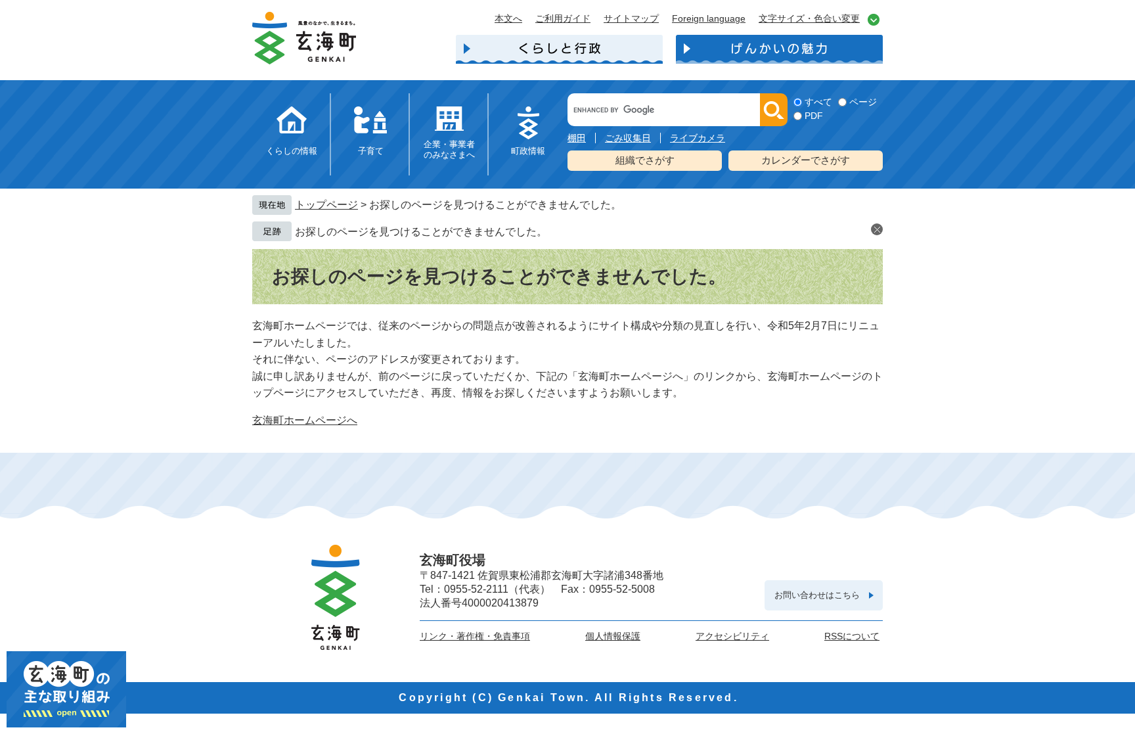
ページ (863, 102)
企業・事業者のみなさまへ (449, 149)
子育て (371, 151)
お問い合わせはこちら (817, 595)
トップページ (326, 204)
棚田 (577, 138)
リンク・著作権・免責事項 (475, 636)
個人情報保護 (612, 636)
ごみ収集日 (628, 138)
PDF (814, 115)
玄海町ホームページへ (304, 420)
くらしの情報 (291, 151)
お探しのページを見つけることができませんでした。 (421, 231)
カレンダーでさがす (805, 160)
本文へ (508, 18)
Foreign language (709, 18)
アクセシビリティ (732, 636)
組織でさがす (645, 160)
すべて (818, 102)
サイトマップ (631, 18)
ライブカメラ (697, 138)
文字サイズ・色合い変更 (809, 18)
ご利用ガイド (562, 18)
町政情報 (528, 151)
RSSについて (851, 636)
